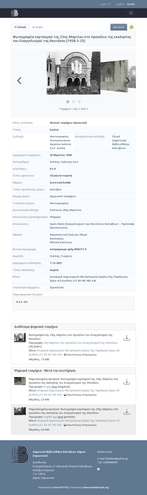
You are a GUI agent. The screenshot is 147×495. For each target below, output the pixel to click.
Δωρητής (18, 256)
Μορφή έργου (21, 196)
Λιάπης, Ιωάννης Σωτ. (64, 161)
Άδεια (16, 276)
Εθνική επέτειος (61, 242)
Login (103, 4)
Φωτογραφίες (59, 203)
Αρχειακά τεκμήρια (63, 196)
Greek (130, 4)
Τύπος (17, 129)
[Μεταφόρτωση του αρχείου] (127, 337)
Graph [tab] (39, 27)
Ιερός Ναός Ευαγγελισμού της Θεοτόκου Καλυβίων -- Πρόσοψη (92, 224)
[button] (19, 81)
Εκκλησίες (57, 238)
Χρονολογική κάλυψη (25, 210)
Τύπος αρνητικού (23, 175)
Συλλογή (18, 136)
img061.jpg (50, 416)
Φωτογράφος (21, 161)
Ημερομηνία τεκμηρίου (26, 155)
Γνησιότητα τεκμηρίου (26, 287)
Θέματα (17, 234)
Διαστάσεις (19, 168)
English (120, 4)
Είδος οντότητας (23, 122)
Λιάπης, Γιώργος (61, 256)
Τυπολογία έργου (23, 203)
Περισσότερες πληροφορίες (81, 354)
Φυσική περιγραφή (24, 249)
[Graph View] (132, 27)
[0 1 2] (73, 79)
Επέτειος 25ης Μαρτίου (65, 210)
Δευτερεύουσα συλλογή (89, 136)
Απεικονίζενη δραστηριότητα (30, 217)
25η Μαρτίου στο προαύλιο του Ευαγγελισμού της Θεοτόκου (81, 342)
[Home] (16, 13)
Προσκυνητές (59, 227)
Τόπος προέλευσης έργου (28, 189)
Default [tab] (21, 27)
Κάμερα (17, 182)
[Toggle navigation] (131, 13)
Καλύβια (55, 189)
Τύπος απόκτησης (23, 270)
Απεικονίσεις (20, 224)
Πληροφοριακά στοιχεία (27, 294)
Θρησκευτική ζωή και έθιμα (68, 234)
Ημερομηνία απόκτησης (27, 263)
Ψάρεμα (55, 217)
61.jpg (47, 386)
